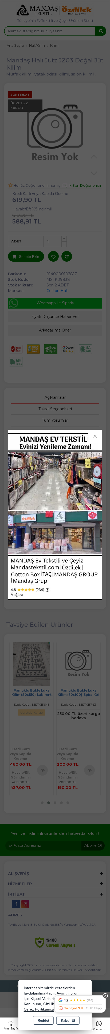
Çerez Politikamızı (39, 1009)
